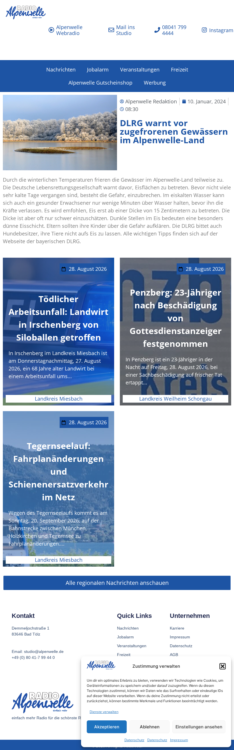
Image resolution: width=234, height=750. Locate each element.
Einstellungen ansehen (198, 726)
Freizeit (179, 69)
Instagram (221, 30)
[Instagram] (204, 30)
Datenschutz (134, 739)
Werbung (155, 82)
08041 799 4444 (174, 30)
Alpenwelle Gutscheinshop (100, 82)
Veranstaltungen (140, 69)
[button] (222, 666)
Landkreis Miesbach (58, 398)
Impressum (179, 739)
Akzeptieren (106, 726)
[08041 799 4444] (157, 30)
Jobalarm (98, 69)
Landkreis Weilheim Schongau (175, 398)
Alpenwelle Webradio (69, 30)
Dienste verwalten (104, 711)
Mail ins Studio (125, 30)
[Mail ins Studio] (111, 30)
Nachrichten (61, 69)
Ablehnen (150, 726)
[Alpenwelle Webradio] (51, 30)
